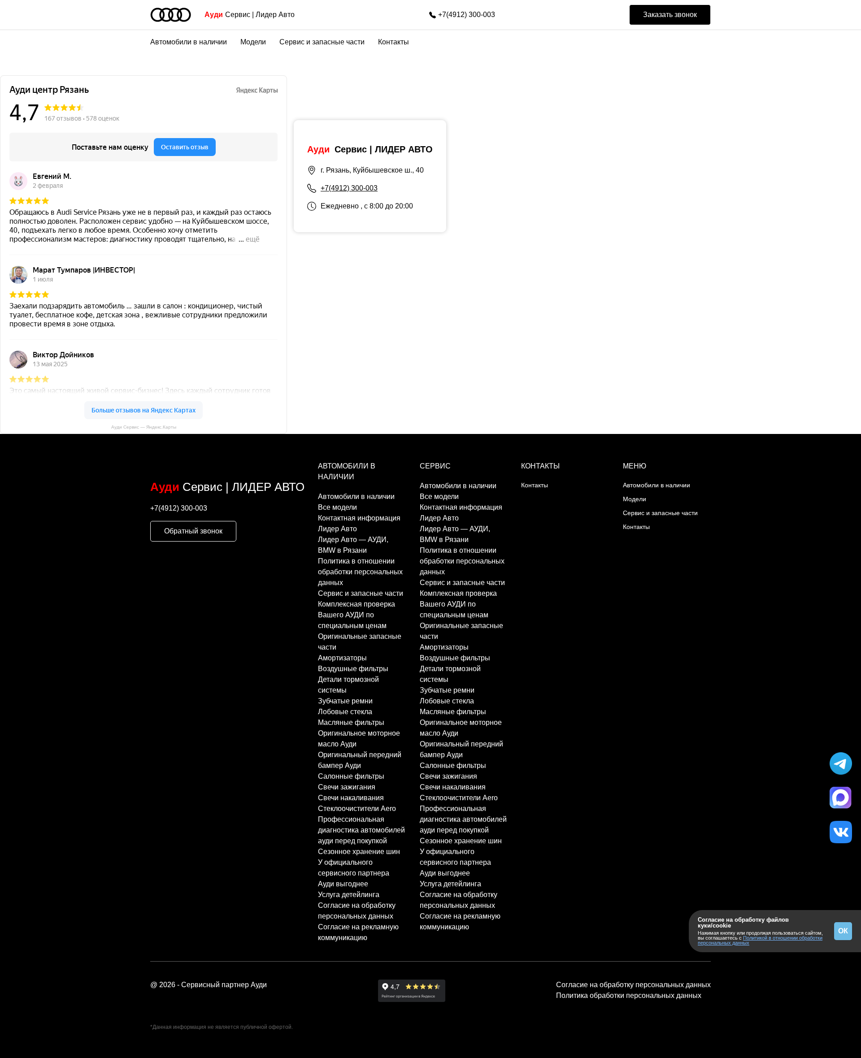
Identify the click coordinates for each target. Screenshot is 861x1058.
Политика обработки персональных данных (628, 995)
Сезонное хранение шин (359, 851)
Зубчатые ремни (345, 701)
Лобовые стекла (345, 711)
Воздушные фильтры (353, 668)
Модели (253, 42)
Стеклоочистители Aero (357, 808)
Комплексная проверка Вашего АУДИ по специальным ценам (356, 614)
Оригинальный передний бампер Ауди (359, 760)
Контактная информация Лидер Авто (359, 523)
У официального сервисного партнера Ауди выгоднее (353, 873)
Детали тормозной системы (348, 685)
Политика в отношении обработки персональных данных (360, 571)
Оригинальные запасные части (359, 642)
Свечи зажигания (346, 787)
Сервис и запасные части (322, 42)
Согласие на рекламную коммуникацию (358, 932)
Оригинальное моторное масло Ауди (359, 738)
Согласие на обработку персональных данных (357, 911)
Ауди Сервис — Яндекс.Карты (143, 427)
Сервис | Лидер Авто (249, 14)
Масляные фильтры (351, 722)
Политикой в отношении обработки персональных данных (760, 940)
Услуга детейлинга (348, 894)
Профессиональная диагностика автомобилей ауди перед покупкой (361, 830)
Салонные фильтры (351, 776)
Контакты (393, 42)
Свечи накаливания (351, 798)
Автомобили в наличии (188, 42)
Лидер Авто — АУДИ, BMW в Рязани (353, 545)
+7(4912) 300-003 (466, 14)
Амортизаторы (342, 658)
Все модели (337, 507)
